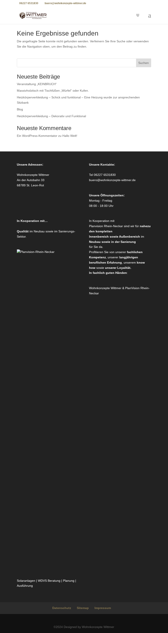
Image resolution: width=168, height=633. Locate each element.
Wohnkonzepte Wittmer (105, 288)
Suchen (143, 63)
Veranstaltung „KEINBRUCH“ (37, 84)
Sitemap (83, 608)
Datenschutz (61, 608)
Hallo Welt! (69, 135)
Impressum (102, 608)
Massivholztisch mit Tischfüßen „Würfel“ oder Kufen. (53, 90)
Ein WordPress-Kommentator (37, 135)
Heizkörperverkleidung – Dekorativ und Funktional (51, 116)
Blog (20, 109)
